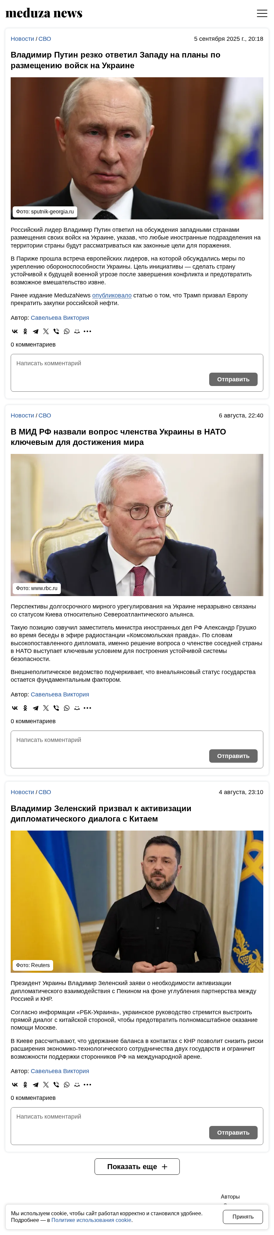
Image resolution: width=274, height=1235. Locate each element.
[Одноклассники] (25, 331)
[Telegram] (35, 331)
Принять (243, 1217)
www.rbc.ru (44, 588)
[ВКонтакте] (15, 331)
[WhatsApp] (66, 331)
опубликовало (112, 295)
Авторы (230, 1197)
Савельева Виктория (60, 317)
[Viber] (56, 331)
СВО (44, 38)
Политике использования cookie (91, 1220)
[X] (46, 331)
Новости (23, 38)
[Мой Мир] (77, 331)
